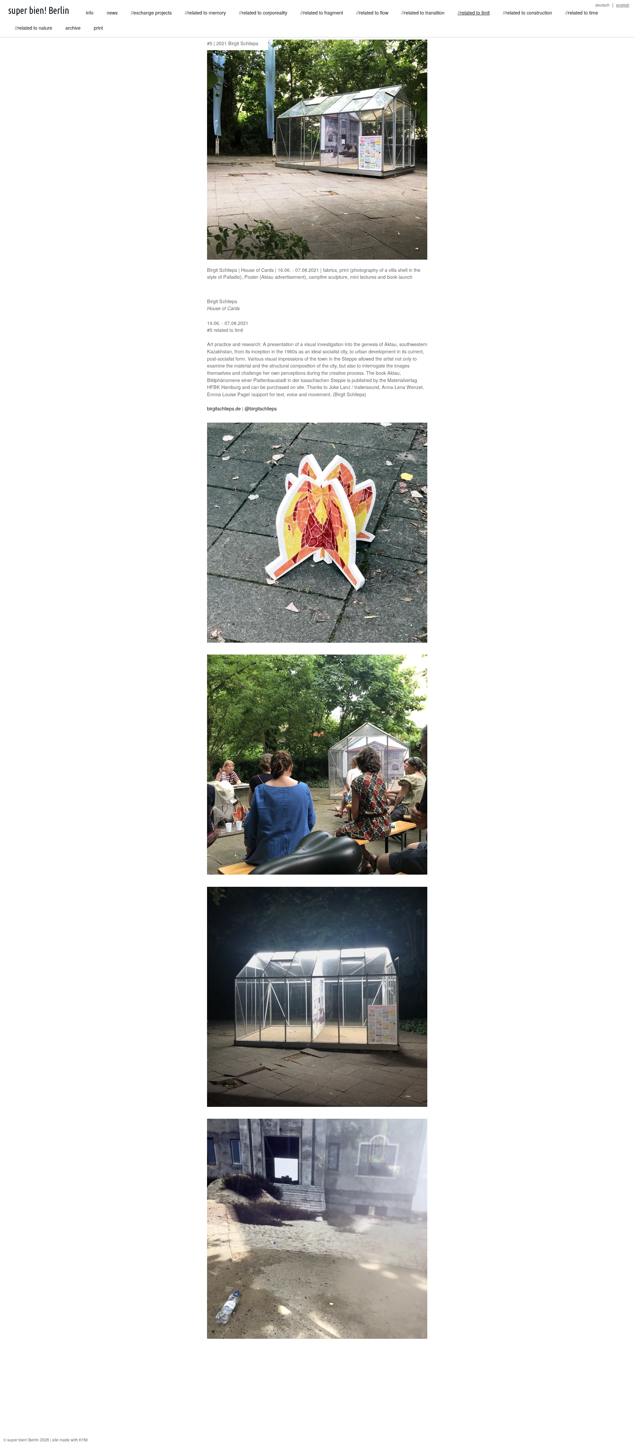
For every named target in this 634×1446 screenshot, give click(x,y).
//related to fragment (321, 12)
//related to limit (474, 12)
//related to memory (205, 12)
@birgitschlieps (261, 408)
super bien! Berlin (38, 10)
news (112, 12)
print (98, 27)
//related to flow (372, 12)
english (622, 5)
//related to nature (33, 27)
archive (73, 27)
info (89, 12)
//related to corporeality (263, 12)
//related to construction (527, 12)
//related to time (581, 12)
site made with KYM (70, 1439)
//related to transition (423, 12)
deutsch (602, 5)
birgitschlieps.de (224, 408)
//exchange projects (151, 12)
